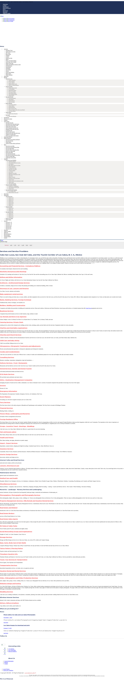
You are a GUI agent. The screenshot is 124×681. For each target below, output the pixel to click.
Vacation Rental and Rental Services (13, 571)
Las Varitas (11, 171)
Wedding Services (6, 592)
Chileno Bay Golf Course (11, 126)
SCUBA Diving (9, 65)
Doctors (3, 385)
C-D (15, 245)
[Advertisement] (62, 34)
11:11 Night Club (12, 191)
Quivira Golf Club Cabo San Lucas (13, 133)
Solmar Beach (11, 106)
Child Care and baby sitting (9, 340)
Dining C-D (11, 199)
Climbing (8, 55)
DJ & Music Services (7, 374)
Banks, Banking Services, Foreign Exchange (15, 300)
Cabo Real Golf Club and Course (12, 124)
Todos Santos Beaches (13, 113)
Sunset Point (11, 188)
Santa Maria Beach (12, 93)
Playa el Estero (12, 102)
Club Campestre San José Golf (12, 127)
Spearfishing (8, 67)
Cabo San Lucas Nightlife (11, 160)
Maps (5, 144)
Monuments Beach (12, 90)
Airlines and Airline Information (11, 277)
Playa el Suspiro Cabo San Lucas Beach (17, 109)
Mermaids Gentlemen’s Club (14, 174)
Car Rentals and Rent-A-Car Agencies (13, 317)
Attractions (5, 4)
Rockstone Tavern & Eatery (14, 178)
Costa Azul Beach (12, 98)
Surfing (7, 71)
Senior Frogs (11, 179)
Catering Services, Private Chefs (11, 322)
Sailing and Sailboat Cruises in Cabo (13, 64)
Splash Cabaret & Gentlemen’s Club (16, 180)
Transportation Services (8, 565)
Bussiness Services (6, 311)
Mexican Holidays (12, 651)
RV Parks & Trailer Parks (8, 526)
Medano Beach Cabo (13, 84)
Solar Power (88, 308)
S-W (31, 245)
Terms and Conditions (8, 670)
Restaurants (6, 195)
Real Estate (5, 10)
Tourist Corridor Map (10, 156)
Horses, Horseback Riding (11, 60)
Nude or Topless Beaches (14, 85)
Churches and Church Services (10, 335)
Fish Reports (6, 6)
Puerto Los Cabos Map (10, 151)
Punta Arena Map (9, 152)
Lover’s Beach (11, 82)
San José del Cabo (9, 96)
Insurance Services (6, 449)
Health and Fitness (6, 437)
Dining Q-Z (11, 210)
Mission (6, 662)
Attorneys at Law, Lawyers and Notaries (14, 288)
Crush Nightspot (12, 166)
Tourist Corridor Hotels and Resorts (13, 143)
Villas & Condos (6, 13)
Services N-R (8, 227)
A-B (11, 245)
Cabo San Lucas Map (10, 146)
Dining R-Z (11, 217)
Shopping (5, 12)
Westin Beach (11, 95)
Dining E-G (11, 200)
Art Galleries (11, 648)
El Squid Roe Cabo (12, 168)
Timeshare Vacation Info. (9, 554)
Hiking (7, 59)
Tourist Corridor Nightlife (11, 184)
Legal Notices (6, 669)
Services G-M (8, 226)
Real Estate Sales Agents (9, 519)
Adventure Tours (9, 50)
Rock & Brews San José (13, 192)
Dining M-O (11, 202)
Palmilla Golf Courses (10, 131)
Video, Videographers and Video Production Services (19, 578)
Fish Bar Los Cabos (13, 169)
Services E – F (9, 224)
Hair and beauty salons (8, 432)
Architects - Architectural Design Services (15, 283)
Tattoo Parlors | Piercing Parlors (11, 548)
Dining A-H (11, 208)
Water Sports (8, 73)
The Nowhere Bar (12, 183)
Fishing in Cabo (9, 58)
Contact (4, 5)
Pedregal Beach (12, 107)
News (4, 9)
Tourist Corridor (9, 86)
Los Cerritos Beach (12, 104)
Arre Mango (11, 164)
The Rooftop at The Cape (14, 187)
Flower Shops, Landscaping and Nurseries (15, 414)
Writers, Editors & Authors (9, 603)
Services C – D (9, 223)
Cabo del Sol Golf (9, 122)
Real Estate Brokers (7, 513)
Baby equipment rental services (11, 294)
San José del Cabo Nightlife (11, 190)
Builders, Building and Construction (12, 305)
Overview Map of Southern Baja (12, 149)
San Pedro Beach (12, 111)
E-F (19, 245)
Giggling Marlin (12, 170)
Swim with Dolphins (10, 72)
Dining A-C (11, 213)
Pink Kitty (11, 175)
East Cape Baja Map (10, 148)
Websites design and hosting (10, 583)
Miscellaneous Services (8, 484)
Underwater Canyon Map (11, 157)
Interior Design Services (8, 454)
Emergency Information (8, 391)
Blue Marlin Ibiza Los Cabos (14, 165)
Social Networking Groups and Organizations (16, 531)
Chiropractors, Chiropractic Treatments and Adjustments (20, 346)
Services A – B (9, 222)
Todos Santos (8, 112)
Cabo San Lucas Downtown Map (12, 147)
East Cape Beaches (12, 116)
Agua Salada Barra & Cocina (14, 162)
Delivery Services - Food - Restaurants (13, 363)
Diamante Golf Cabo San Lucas (12, 129)
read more (6, 622)
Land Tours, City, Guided (11, 62)
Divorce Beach (12, 81)
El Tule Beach (11, 89)
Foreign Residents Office (9, 419)
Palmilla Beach (12, 100)
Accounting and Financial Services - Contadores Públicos (20, 266)
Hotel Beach (11, 99)
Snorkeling (8, 68)
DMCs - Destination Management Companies (16, 380)
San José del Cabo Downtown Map (13, 155)
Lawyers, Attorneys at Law (9, 466)
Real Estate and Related (8, 508)
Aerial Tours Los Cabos (10, 51)
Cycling (7, 56)
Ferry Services (5, 402)
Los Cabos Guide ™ (30, 673)
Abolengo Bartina (12, 161)
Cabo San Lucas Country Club (12, 125)
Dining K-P (11, 215)
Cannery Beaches (12, 80)
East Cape (8, 115)
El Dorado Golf (9, 130)
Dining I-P (11, 209)
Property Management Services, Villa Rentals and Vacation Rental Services (26, 501)
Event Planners (5, 397)
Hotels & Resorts (7, 8)
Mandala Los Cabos (13, 173)
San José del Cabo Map (10, 153)
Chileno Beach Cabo (13, 87)
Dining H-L (11, 201)
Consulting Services (7, 357)
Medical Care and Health (9, 478)
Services (5, 221)
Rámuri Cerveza (12, 177)
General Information (8, 661)
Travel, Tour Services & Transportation (13, 560)
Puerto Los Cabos (9, 218)
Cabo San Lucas (9, 78)
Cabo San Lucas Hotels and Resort (13, 139)
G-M (23, 245)
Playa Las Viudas (12, 91)
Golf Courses (6, 121)
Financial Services (6, 408)
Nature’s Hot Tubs (9, 63)
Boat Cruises (8, 54)
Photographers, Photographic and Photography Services (20, 495)
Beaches (5, 77)
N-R (27, 245)
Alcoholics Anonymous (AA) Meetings (13, 271)
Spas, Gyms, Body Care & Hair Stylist (13, 543)
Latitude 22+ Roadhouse (14, 186)
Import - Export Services (8, 443)
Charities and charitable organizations (13, 328)
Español (5, 237)
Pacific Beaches (9, 103)
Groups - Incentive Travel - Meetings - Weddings (17, 426)
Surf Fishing (8, 69)
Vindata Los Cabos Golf (11, 134)
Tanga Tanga (11, 182)
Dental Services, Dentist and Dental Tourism (16, 369)
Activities (6, 49)
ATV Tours (8, 53)
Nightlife (6, 159)
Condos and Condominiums (9, 352)
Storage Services (6, 537)
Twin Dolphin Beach (13, 94)
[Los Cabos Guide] (2, 16)
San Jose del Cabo (9, 140)
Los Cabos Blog (12, 650)
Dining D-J (11, 214)
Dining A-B (11, 197)
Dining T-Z (11, 205)
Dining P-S (11, 204)
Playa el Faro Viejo (12, 108)
